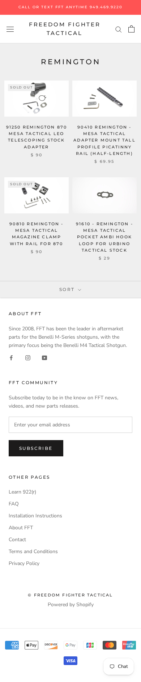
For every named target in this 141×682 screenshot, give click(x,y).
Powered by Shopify (71, 604)
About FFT (21, 527)
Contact (17, 539)
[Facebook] (11, 357)
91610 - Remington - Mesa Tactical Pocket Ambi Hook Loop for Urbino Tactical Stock (104, 237)
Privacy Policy (24, 563)
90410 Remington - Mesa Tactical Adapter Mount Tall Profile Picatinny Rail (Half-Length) (104, 140)
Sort (68, 289)
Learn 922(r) (22, 491)
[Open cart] (131, 28)
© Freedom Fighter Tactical (70, 595)
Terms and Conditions (33, 551)
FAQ (14, 503)
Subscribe (36, 448)
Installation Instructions (35, 515)
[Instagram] (27, 357)
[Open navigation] (10, 29)
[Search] (118, 29)
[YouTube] (44, 357)
